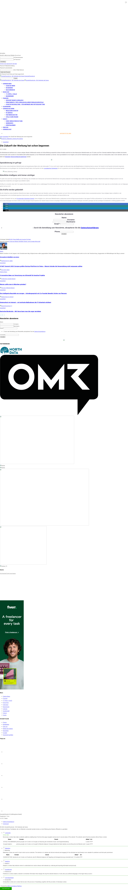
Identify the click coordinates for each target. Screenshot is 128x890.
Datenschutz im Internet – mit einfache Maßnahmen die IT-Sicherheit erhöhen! (25, 302)
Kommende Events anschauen (8, 573)
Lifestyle (5, 709)
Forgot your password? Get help (8, 63)
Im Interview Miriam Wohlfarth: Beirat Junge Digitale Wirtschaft (24, 241)
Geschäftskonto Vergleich (14, 100)
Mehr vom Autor (14, 257)
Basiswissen (10, 96)
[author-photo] (3, 249)
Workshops (9, 123)
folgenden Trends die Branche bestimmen (15, 156)
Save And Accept (6, 888)
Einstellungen (8, 869)
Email (57, 224)
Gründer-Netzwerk (8, 108)
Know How (6, 702)
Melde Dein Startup (12, 110)
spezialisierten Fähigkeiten (50, 168)
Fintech (5, 713)
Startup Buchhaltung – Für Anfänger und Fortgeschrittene (25, 104)
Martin (1, 251)
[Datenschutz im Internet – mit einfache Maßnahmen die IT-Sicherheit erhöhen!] (6, 297)
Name (64, 218)
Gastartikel (5, 136)
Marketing (7, 848)
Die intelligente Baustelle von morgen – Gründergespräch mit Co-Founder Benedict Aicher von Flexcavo (33, 293)
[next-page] (4, 315)
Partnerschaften (11, 114)
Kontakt (5, 733)
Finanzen (5, 98)
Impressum (6, 823)
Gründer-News (7, 83)
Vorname (71, 220)
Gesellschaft (6, 711)
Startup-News (10, 85)
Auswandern (7, 106)
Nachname (71, 222)
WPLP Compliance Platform (14, 886)
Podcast (5, 698)
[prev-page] (1, 315)
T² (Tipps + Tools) (11, 94)
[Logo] (12, 80)
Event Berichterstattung (14, 121)
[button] (5, 204)
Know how (6, 92)
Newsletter (6, 730)
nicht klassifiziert (9, 877)
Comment (2, 334)
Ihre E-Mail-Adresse (19, 70)
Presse (5, 722)
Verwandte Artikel (5, 257)
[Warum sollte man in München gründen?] (7, 278)
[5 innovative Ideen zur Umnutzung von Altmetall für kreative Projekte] (4, 269)
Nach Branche (10, 90)
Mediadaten (6, 724)
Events (5, 119)
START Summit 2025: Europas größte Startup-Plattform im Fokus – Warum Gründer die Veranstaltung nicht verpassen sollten (41, 266)
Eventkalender (10, 125)
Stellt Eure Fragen (12, 117)
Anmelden (64, 233)
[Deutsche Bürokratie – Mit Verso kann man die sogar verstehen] (6, 306)
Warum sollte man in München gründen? (13, 284)
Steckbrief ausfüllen (8, 735)
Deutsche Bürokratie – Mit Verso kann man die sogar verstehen (20, 311)
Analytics (7, 861)
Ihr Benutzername (18, 57)
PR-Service (9, 112)
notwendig (8, 833)
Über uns (5, 127)
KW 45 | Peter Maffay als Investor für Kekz (20, 239)
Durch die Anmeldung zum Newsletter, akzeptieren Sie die (66, 228)
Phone (57, 232)
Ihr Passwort (17, 59)
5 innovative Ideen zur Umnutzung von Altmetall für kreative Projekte (22, 275)
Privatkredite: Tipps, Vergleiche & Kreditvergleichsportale (25, 102)
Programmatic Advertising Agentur (25, 198)
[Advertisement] (11, 589)
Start (1, 136)
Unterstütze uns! (65, 133)
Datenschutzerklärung (90, 228)
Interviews (9, 87)
